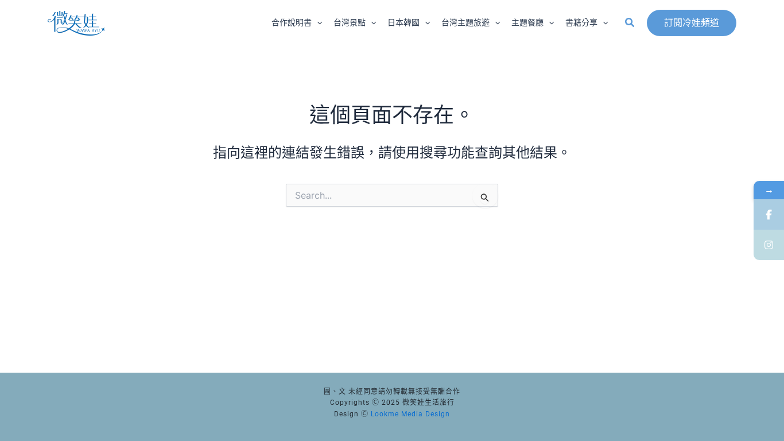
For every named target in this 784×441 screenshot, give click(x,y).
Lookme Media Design (410, 414)
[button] (317, 23)
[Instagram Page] (769, 245)
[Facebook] (769, 214)
